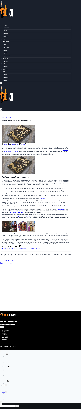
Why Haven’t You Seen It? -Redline (7, 259)
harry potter (24, 248)
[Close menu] (0, 351)
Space (5, 53)
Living (5, 31)
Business (6, 363)
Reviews (5, 56)
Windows (5, 42)
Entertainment (6, 27)
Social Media (6, 36)
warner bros (39, 248)
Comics (5, 28)
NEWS (4, 39)
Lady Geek (6, 33)
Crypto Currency (7, 55)
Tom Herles (5, 123)
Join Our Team (5, 330)
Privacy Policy (6, 77)
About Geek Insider (7, 72)
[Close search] (1, 404)
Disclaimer (4, 334)
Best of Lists (6, 61)
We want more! (44, 198)
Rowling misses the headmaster (16, 212)
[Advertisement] (33, 277)
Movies (34, 248)
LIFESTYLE (4, 353)
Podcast (5, 80)
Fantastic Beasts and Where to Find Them (11, 248)
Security (5, 50)
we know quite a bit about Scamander (22, 216)
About (3, 331)
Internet (5, 52)
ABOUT (3, 392)
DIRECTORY (5, 69)
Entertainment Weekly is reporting (11, 151)
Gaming (5, 30)
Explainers (6, 66)
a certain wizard (60, 209)
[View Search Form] (1, 83)
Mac (5, 44)
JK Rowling (29, 248)
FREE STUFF (4, 380)
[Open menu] (1, 109)
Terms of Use (5, 337)
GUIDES (3, 385)
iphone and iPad (6, 47)
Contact (5, 75)
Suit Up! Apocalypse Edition (6, 263)
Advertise (5, 74)
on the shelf (65, 150)
